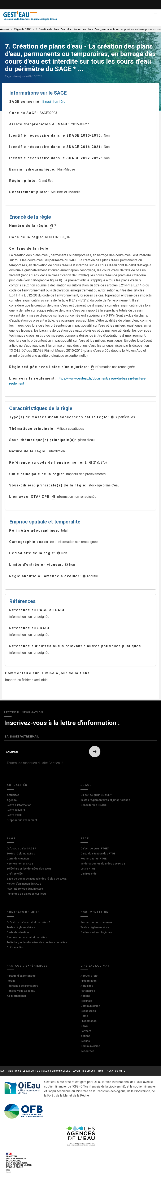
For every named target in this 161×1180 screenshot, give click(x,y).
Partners (85, 1030)
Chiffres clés (15, 873)
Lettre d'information (19, 805)
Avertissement (84, 1071)
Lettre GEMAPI (16, 810)
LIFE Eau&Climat (95, 965)
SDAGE (85, 784)
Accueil (4, 29)
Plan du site (116, 1071)
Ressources (88, 1010)
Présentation (88, 980)
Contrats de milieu (24, 912)
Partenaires (87, 990)
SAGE (11, 838)
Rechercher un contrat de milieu (27, 937)
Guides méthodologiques (96, 932)
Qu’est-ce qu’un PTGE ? (94, 848)
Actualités (17, 784)
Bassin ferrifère (53, 102)
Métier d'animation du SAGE (24, 883)
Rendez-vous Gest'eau (21, 990)
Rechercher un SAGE (20, 863)
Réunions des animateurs (22, 985)
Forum (11, 980)
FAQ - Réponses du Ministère (25, 888)
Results (85, 1041)
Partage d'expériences (27, 965)
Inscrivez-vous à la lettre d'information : (62, 722)
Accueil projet (89, 975)
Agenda (12, 800)
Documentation (94, 912)
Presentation (88, 1020)
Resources (87, 1051)
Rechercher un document (96, 922)
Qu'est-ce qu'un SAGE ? (21, 848)
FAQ (2, 1071)
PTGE (84, 838)
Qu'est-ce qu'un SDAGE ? (96, 794)
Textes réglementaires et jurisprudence (105, 800)
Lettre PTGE (14, 815)
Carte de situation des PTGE (97, 853)
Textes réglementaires (21, 853)
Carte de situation (18, 858)
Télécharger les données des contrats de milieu (37, 942)
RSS (101, 1071)
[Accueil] (30, 15)
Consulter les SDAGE (93, 805)
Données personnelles (54, 1071)
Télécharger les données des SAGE (29, 868)
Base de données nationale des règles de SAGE (36, 878)
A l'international (16, 995)
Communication (90, 1005)
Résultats (86, 1000)
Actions (85, 995)
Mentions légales (21, 1071)
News (84, 1025)
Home (84, 1015)
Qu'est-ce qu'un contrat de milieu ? (28, 922)
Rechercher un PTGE (93, 858)
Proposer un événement (22, 820)
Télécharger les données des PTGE (102, 863)
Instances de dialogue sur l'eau (26, 893)
